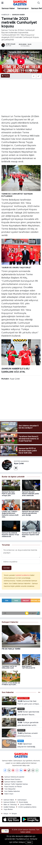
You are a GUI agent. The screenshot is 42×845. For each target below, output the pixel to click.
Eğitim (20, 741)
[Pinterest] (13, 770)
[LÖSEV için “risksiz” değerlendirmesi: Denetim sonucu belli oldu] (11, 505)
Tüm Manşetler (10, 789)
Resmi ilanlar (23, 802)
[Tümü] (39, 692)
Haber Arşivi (8, 794)
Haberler (5, 14)
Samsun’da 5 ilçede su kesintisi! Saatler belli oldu (31, 534)
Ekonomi (21, 730)
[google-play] (30, 820)
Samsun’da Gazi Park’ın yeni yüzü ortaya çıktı (8, 493)
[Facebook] (5, 770)
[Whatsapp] (37, 770)
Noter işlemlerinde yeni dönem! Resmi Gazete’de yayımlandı (28, 713)
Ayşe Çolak (19, 463)
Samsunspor (23, 8)
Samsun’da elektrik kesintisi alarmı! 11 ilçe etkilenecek (10, 534)
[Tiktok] (29, 770)
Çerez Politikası (25, 804)
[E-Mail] (16, 468)
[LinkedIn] (21, 770)
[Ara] (39, 3)
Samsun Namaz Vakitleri (13, 782)
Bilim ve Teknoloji (10, 804)
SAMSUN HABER (10, 369)
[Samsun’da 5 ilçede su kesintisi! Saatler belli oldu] (31, 526)
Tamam (29, 842)
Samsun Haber (8, 8)
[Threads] (33, 770)
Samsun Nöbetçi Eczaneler (14, 777)
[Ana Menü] (2, 3)
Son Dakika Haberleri (12, 791)
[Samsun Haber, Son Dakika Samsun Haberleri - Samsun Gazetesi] (20, 3)
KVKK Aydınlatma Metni (27, 807)
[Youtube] (25, 770)
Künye (6, 813)
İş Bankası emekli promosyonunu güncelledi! (27, 734)
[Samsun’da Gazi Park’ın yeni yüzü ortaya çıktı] (11, 485)
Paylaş (6, 76)
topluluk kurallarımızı (22, 575)
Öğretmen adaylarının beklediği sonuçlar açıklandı (26, 745)
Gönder (6, 568)
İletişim (14, 813)
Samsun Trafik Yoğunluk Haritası (16, 784)
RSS (6, 831)
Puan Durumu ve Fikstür (13, 786)
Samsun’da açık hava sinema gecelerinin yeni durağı (30, 513)
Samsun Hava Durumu (12, 779)
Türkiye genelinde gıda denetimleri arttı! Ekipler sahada (27, 724)
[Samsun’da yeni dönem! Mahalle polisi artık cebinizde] (31, 485)
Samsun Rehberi (9, 802)
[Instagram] (17, 770)
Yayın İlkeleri (8, 809)
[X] (9, 770)
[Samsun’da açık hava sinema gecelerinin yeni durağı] (31, 505)
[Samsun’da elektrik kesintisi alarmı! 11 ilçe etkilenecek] (11, 526)
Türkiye (21, 709)
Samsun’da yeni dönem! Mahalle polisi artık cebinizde (30, 493)
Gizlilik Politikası (9, 807)
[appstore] (11, 820)
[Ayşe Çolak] (7, 465)
